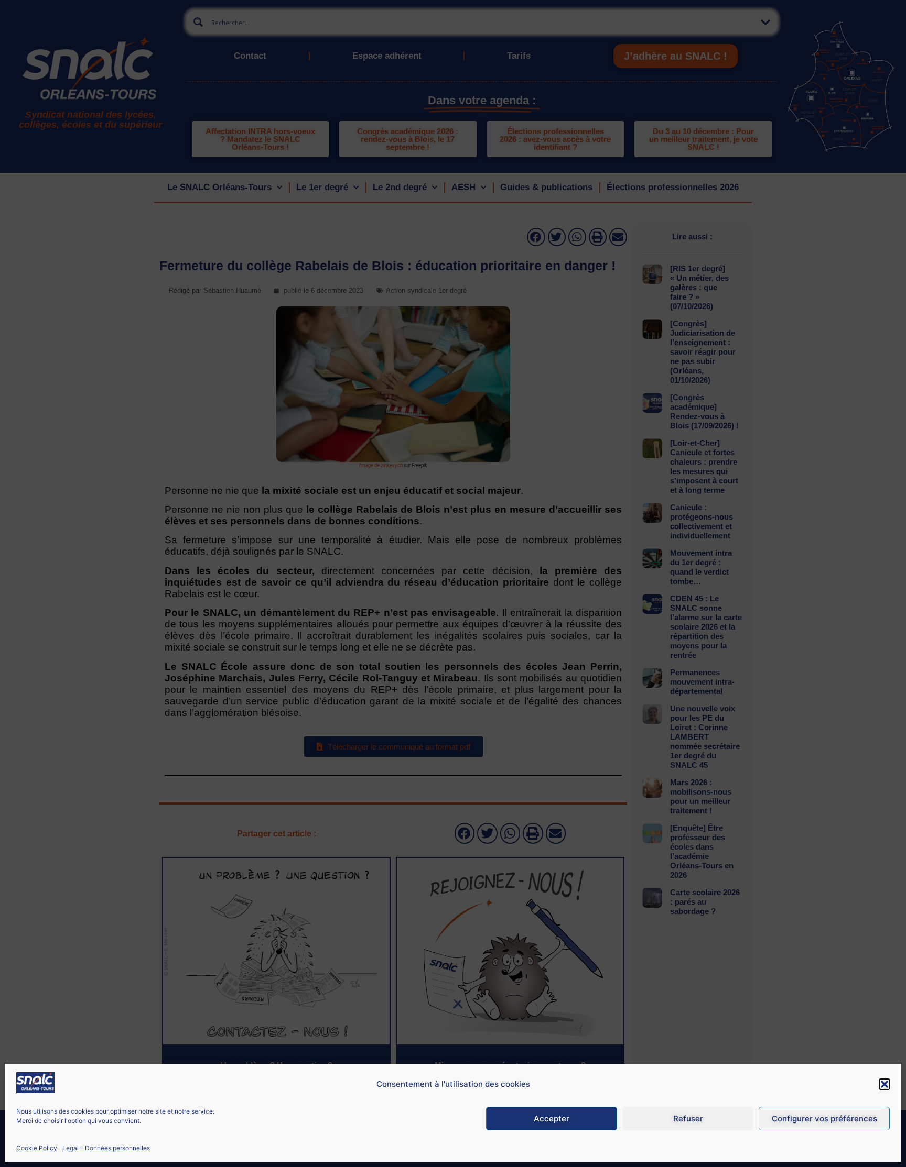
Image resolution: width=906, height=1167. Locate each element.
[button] (884, 1084)
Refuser (688, 1119)
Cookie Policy (36, 1148)
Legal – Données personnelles (106, 1148)
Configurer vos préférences (824, 1119)
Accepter (551, 1119)
